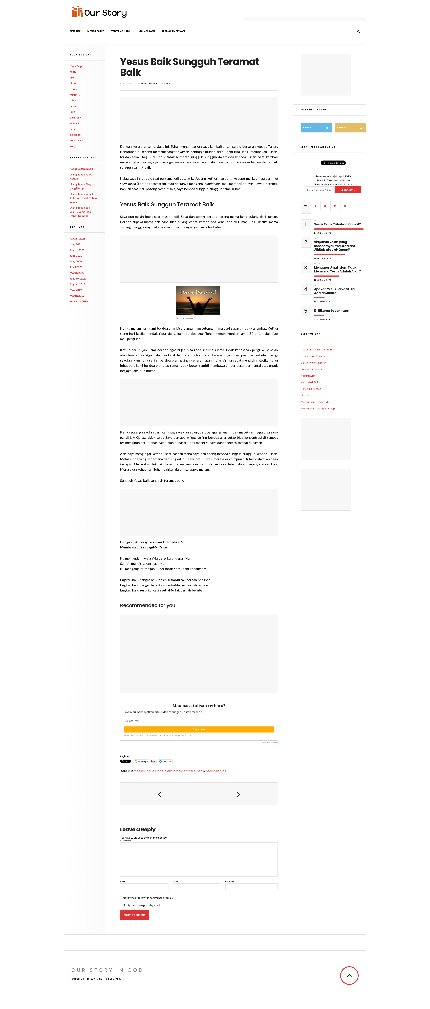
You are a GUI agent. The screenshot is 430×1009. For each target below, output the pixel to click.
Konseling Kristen (311, 388)
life (72, 77)
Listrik (304, 395)
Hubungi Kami (146, 31)
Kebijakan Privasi (173, 31)
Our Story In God (107, 970)
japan (73, 106)
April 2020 (76, 267)
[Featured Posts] (316, 206)
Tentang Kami (120, 31)
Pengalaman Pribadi (216, 770)
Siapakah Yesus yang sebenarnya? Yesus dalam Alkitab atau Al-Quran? (334, 246)
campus (74, 128)
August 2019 (77, 284)
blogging (75, 134)
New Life (75, 31)
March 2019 (77, 295)
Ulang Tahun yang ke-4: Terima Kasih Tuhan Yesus (83, 198)
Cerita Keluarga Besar (313, 362)
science (74, 123)
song (73, 146)
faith (73, 71)
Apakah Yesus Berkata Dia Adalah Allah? (334, 291)
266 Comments (322, 233)
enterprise (76, 140)
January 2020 (78, 278)
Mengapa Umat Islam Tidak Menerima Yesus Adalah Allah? (337, 269)
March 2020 (77, 272)
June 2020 (76, 255)
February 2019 (79, 301)
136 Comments (322, 280)
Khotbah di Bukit (310, 382)
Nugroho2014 (148, 83)
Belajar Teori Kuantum (313, 356)
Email (176, 882)
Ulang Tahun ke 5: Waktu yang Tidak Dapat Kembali (81, 211)
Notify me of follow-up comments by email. (148, 897)
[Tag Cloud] (345, 206)
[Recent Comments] (335, 206)
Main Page (76, 66)
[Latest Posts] (325, 206)
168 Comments (322, 258)
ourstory (75, 117)
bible (73, 100)
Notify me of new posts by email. (141, 905)
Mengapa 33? (95, 31)
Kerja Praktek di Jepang (191, 770)
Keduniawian (308, 375)
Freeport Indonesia (311, 369)
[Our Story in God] (99, 11)
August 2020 (77, 249)
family (74, 88)
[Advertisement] (305, 12)
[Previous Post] (159, 794)
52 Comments (322, 319)
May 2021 (76, 244)
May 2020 (76, 261)
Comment (126, 841)
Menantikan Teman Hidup (316, 401)
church (74, 83)
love (72, 111)
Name (123, 882)
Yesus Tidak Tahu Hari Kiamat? (337, 224)
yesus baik (172, 770)
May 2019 (76, 289)
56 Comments (322, 301)
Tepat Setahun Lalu (82, 168)
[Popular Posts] (306, 206)
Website (229, 882)
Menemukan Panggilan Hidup (318, 408)
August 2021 (77, 238)
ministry (75, 94)
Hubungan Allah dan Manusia (150, 770)
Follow (307, 128)
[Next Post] (238, 794)
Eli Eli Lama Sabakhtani (331, 311)
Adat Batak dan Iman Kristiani (318, 349)
